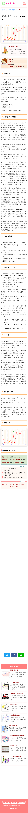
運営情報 (6, 802)
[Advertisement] (14, 506)
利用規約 (14, 802)
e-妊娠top (4, 10)
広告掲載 (22, 802)
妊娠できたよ (13, 10)
